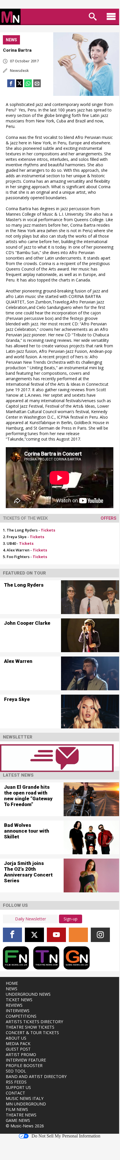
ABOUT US (16, 1038)
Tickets (48, 530)
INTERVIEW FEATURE (26, 1060)
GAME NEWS (18, 1120)
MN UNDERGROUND (26, 1104)
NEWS (11, 988)
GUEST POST (18, 1049)
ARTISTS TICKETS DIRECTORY (34, 1021)
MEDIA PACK (18, 1043)
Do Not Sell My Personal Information (66, 1136)
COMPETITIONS (21, 1016)
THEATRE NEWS (21, 1115)
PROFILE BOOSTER (24, 1065)
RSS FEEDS (16, 1082)
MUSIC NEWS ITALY (24, 1098)
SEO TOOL (16, 1071)
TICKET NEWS (19, 999)
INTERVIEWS (17, 1010)
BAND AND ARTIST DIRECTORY (36, 1076)
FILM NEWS (17, 1109)
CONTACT (15, 1093)
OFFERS (108, 518)
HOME (12, 983)
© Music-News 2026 (25, 1126)
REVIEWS (14, 1005)
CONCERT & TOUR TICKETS (32, 1032)
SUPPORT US (18, 1087)
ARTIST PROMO (21, 1054)
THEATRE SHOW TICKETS (30, 1027)
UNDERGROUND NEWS (28, 994)
